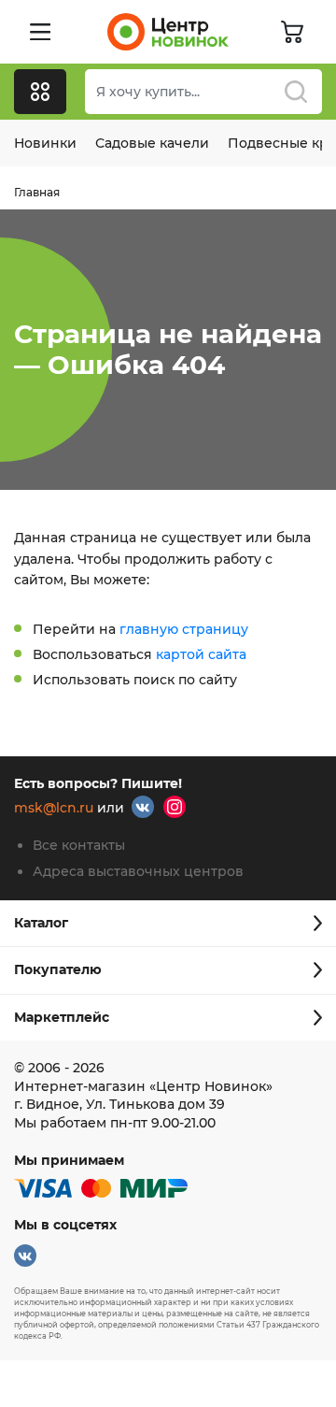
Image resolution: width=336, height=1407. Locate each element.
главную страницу (183, 629)
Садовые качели (152, 143)
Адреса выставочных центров (138, 871)
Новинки (45, 143)
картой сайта (201, 654)
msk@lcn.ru (53, 808)
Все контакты (79, 845)
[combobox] (203, 91)
